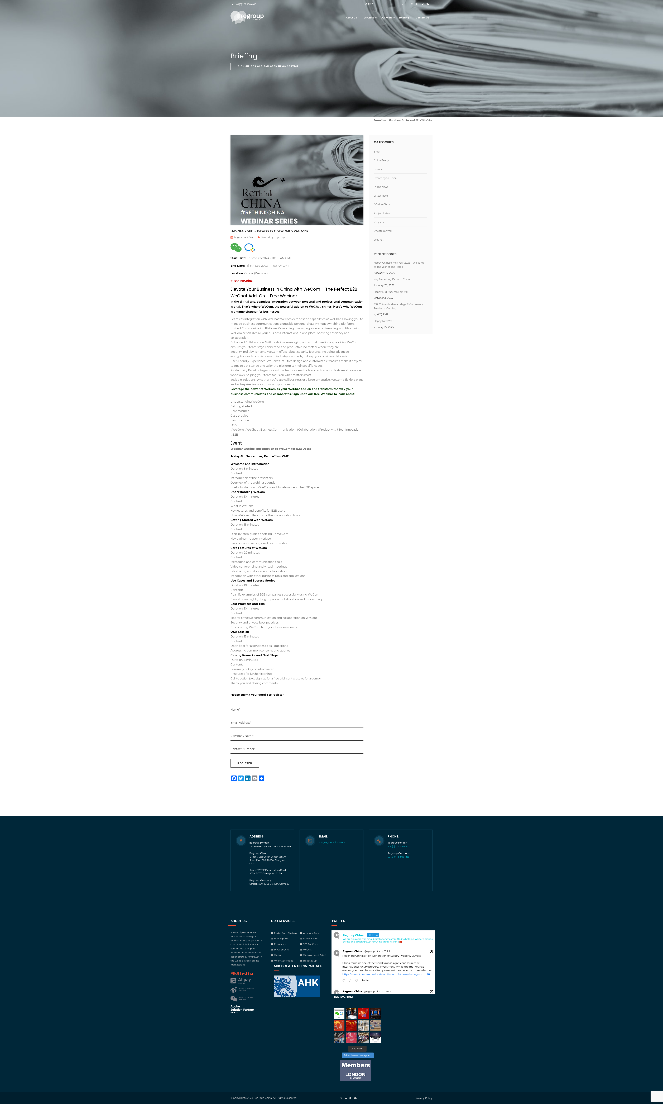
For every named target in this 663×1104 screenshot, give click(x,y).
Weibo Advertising (283, 960)
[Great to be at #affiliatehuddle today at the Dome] (375, 1013)
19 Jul (387, 951)
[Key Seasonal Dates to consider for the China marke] (351, 1025)
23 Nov (388, 991)
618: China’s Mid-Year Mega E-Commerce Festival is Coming (398, 306)
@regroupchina (372, 951)
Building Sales (281, 938)
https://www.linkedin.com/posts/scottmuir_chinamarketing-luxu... (384, 974)
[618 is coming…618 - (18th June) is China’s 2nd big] (363, 1013)
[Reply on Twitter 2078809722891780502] (345, 980)
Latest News (381, 195)
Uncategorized (383, 230)
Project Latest (382, 213)
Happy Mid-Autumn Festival (391, 291)
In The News (381, 186)
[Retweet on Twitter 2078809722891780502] (351, 980)
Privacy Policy (424, 1098)
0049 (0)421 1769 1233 (398, 856)
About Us (351, 17)
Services (369, 17)
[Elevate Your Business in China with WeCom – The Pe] (339, 1013)
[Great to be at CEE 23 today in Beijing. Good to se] (339, 1037)
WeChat (378, 239)
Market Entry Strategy (285, 933)
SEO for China (310, 944)
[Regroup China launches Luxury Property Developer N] (363, 1025)
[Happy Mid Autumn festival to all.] (351, 1037)
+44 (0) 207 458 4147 (398, 846)
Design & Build (310, 938)
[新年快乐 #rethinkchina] (339, 1025)
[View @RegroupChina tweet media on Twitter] (429, 974)
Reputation (280, 944)
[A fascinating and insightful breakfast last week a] (351, 1013)
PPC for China (282, 949)
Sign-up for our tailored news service (268, 66)
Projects (379, 222)
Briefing (404, 17)
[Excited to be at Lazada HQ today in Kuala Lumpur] (375, 1025)
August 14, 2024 (243, 237)
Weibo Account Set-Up (315, 955)
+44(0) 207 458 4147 (245, 4)
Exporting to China (385, 178)
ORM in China (382, 204)
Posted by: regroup (273, 237)
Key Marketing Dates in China (392, 279)
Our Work (386, 17)
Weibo (277, 955)
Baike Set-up (310, 960)
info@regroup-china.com (332, 842)
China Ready (381, 160)
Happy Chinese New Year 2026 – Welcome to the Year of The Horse (399, 264)
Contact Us (422, 17)
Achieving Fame (311, 933)
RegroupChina (352, 951)
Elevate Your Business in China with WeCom (269, 231)
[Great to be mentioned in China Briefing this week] (375, 1037)
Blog (377, 151)
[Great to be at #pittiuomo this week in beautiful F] (363, 1037)
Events (378, 169)
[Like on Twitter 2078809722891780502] (357, 980)
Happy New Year (383, 321)
